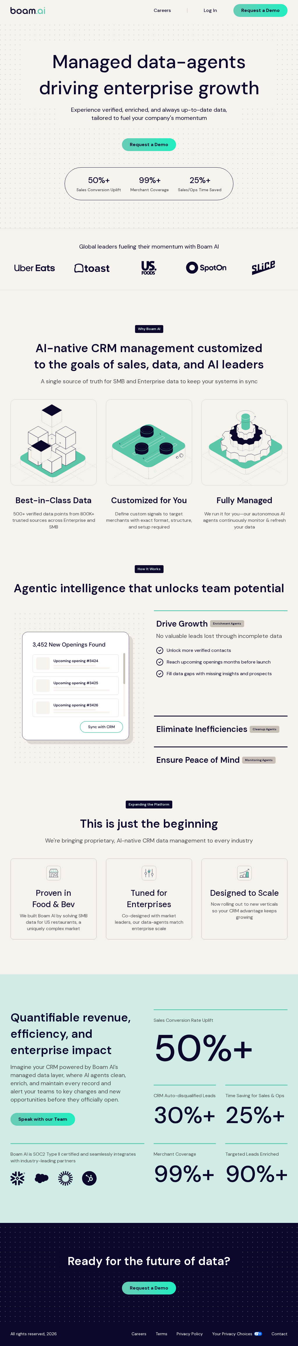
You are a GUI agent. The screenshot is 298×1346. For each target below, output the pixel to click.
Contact (280, 1333)
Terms (161, 1333)
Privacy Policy (190, 1333)
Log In (210, 10)
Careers (162, 10)
